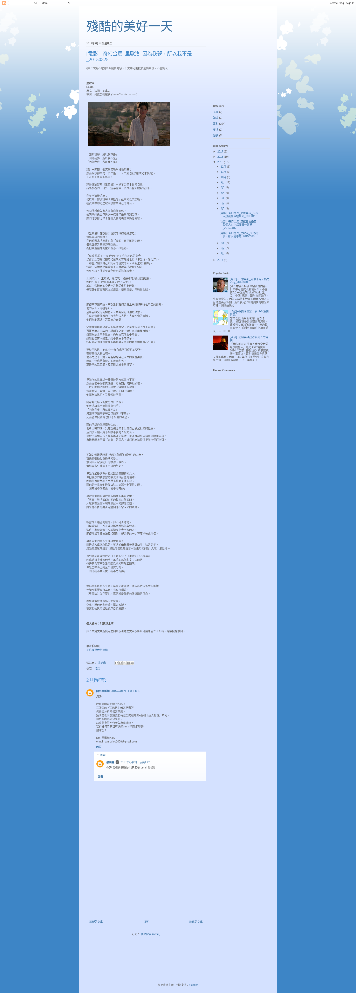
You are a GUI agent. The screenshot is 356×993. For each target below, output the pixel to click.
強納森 (110, 762)
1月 (223, 253)
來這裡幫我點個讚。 (98, 649)
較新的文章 (96, 921)
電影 (98, 668)
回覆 (99, 746)
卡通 (215, 111)
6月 (223, 198)
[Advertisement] (146, 879)
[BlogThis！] (120, 663)
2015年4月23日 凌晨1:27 (135, 762)
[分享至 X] (124, 663)
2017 (220, 151)
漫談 (215, 135)
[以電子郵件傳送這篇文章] (117, 663)
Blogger (193, 984)
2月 (223, 248)
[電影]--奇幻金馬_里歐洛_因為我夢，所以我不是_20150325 (239, 235)
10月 (224, 177)
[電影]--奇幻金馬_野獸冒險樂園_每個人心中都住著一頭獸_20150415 (239, 224)
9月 (223, 182)
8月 (223, 187)
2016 (220, 156)
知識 (215, 117)
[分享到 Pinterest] (132, 663)
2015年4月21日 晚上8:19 (125, 691)
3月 (223, 243)
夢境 (215, 129)
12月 (224, 166)
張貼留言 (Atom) (150, 934)
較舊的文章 (196, 921)
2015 (220, 162)
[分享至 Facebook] (128, 663)
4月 (223, 208)
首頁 (146, 921)
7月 (223, 192)
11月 (224, 171)
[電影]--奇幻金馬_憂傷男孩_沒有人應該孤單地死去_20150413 (239, 215)
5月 (223, 203)
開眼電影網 (103, 691)
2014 (220, 259)
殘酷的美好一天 (129, 26)
